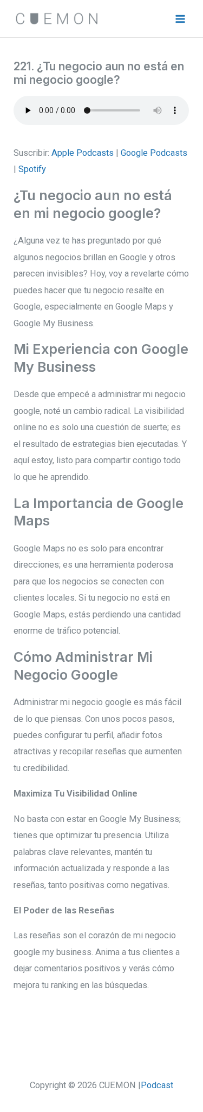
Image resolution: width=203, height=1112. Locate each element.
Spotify (32, 169)
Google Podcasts (154, 153)
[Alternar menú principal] (180, 18)
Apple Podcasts (82, 153)
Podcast (157, 1085)
